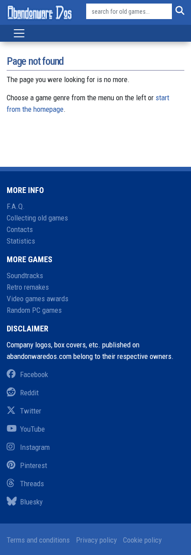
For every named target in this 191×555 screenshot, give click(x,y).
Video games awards (37, 298)
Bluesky (31, 501)
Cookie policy (142, 539)
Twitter (30, 410)
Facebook (34, 374)
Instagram (35, 447)
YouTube (32, 429)
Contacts (20, 229)
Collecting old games (37, 217)
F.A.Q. (16, 206)
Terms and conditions (38, 539)
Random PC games (34, 310)
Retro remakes (28, 287)
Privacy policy (96, 539)
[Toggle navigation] (19, 33)
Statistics (21, 240)
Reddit (29, 392)
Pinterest (33, 465)
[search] (178, 11)
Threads (32, 483)
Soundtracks (25, 275)
